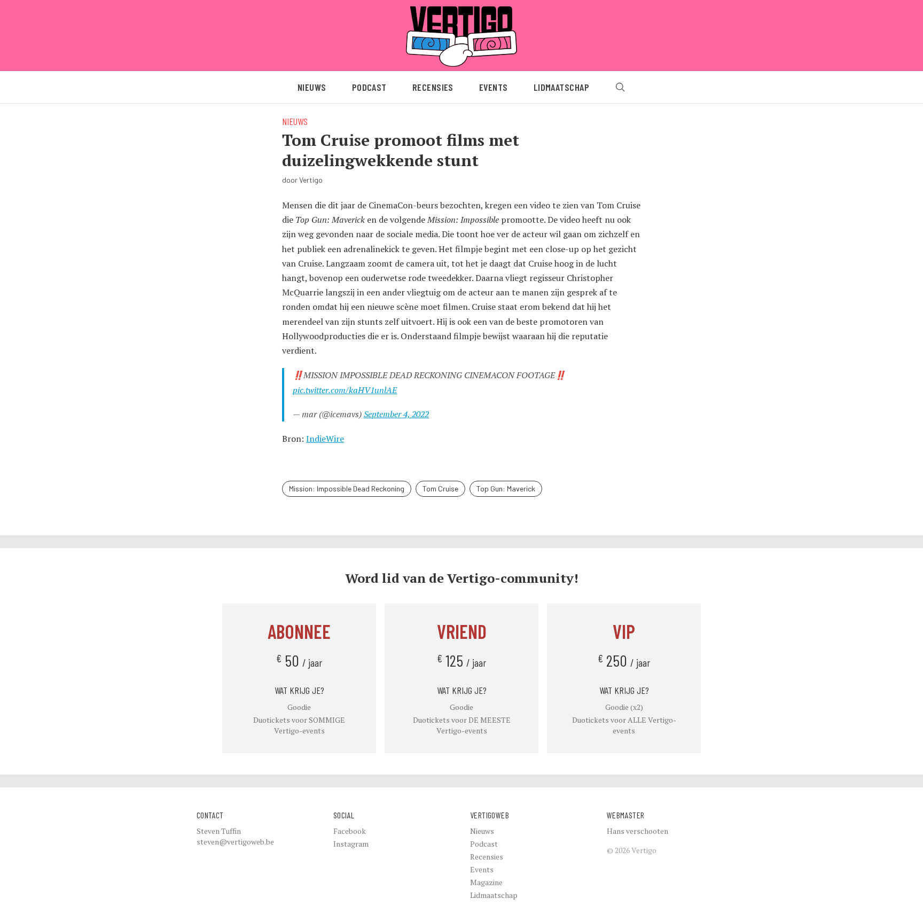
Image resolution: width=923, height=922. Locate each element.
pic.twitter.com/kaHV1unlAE (345, 390)
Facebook (349, 831)
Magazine (486, 882)
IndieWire (325, 438)
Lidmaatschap (561, 87)
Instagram (351, 844)
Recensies (432, 87)
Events (493, 87)
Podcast (369, 87)
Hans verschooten (637, 831)
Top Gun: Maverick (505, 488)
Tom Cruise (440, 488)
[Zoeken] (620, 87)
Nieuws (312, 87)
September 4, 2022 (396, 414)
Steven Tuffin (219, 831)
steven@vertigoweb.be (235, 842)
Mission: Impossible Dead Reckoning (346, 488)
